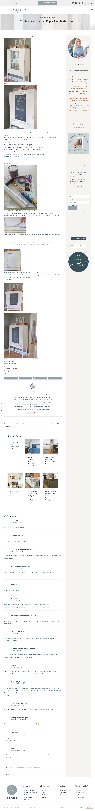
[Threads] (91, 2)
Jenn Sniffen (15, 521)
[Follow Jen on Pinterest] (34, 413)
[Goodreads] (88, 2)
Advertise (81, 797)
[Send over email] (1, 410)
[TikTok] (82, 2)
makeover (52, 17)
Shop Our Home (65, 790)
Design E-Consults (66, 795)
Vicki (12, 732)
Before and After (44, 17)
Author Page (46, 795)
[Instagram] (76, 2)
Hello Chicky (89, 808)
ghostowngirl (15, 535)
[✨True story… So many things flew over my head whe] (73, 233)
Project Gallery (29, 797)
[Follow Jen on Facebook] (28, 413)
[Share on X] (1, 407)
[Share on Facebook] (1, 400)
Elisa (12, 584)
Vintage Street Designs (19, 718)
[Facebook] (73, 2)
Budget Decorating (56, 10)
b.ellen (13, 665)
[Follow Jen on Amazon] (37, 413)
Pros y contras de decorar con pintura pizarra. (25, 767)
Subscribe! (45, 797)
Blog (15, 3)
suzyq (13, 599)
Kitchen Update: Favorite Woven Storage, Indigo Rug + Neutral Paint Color (50, 496)
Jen (48, 25)
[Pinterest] (79, 2)
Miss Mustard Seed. (10, 368)
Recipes (80, 10)
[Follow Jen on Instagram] (31, 413)
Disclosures (81, 790)
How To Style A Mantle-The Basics (14, 494)
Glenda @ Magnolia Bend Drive (22, 615)
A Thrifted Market (17, 632)
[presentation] (32, 446)
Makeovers (27, 795)
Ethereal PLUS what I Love (20, 682)
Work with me (46, 792)
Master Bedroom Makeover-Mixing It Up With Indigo (32, 462)
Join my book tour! (47, 3)
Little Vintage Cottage (19, 566)
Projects (66, 10)
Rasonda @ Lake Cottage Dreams (23, 649)
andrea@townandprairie (20, 550)
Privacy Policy (82, 792)
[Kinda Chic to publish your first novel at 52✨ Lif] (84, 233)
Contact (80, 795)
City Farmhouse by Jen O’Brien (12, 807)
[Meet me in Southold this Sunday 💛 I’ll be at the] (73, 227)
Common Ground (10, 364)
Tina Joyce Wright (17, 703)
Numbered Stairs (56, 422)
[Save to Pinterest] (1, 404)
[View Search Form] (92, 10)
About (44, 790)
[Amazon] (85, 2)
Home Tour (86, 10)
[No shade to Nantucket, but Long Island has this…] (84, 227)
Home (4, 3)
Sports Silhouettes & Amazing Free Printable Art (15, 423)
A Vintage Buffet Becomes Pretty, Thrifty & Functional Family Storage (33, 496)
